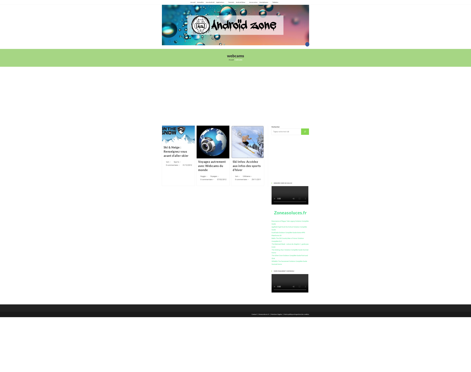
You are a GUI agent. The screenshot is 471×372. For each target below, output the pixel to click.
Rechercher (276, 127)
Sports (176, 162)
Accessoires (253, 2)
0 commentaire (172, 165)
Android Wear (240, 2)
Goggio (203, 176)
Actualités (200, 2)
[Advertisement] (235, 93)
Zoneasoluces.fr (263, 314)
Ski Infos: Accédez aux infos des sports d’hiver (247, 166)
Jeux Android (210, 2)
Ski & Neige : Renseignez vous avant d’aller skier (176, 151)
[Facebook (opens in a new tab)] (307, 44)
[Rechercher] (305, 131)
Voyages (213, 176)
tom (167, 162)
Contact (254, 314)
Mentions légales (276, 314)
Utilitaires (246, 176)
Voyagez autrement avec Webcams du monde (212, 166)
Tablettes (275, 2)
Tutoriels (231, 2)
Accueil (192, 2)
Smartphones (263, 2)
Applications (220, 2)
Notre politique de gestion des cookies (296, 314)
